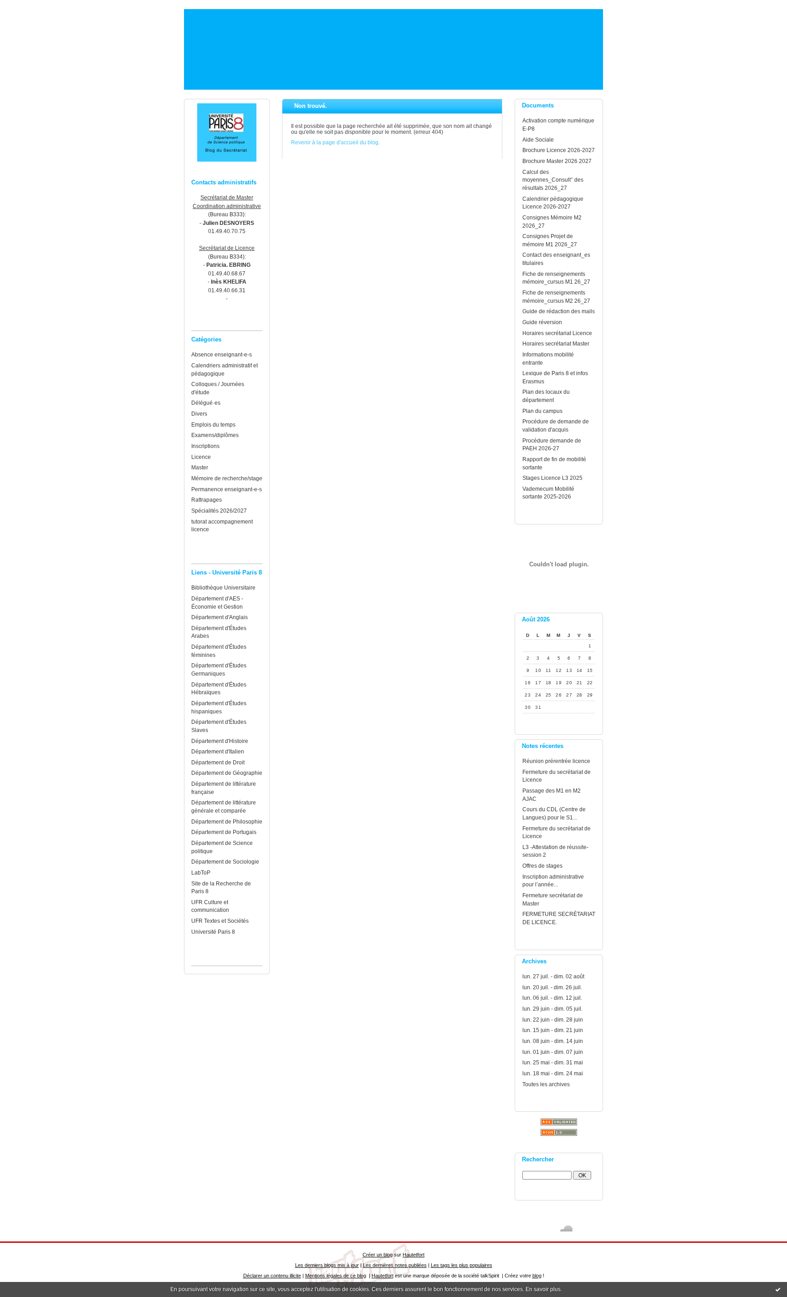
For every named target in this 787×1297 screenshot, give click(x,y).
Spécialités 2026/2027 (219, 511)
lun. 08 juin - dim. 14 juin (552, 1041)
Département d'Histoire (219, 741)
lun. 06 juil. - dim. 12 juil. (552, 998)
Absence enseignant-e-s (221, 354)
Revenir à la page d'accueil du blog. (335, 142)
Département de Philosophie (226, 821)
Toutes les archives (546, 1084)
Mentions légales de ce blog (335, 1275)
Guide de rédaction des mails (558, 311)
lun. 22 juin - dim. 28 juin (552, 1019)
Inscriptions (205, 446)
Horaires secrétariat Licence (557, 333)
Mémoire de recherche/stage (226, 478)
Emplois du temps (213, 424)
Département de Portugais (223, 832)
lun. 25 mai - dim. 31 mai (552, 1062)
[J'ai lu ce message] (778, 1289)
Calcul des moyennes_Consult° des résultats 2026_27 (552, 180)
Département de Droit (218, 762)
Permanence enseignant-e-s (226, 489)
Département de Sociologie (225, 862)
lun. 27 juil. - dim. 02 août (553, 976)
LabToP (200, 872)
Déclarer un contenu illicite (272, 1275)
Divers (199, 414)
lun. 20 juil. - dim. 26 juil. (552, 987)
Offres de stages (542, 866)
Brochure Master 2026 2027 (557, 161)
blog (537, 1275)
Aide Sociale (538, 139)
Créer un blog (378, 1254)
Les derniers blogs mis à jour (327, 1265)
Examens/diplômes (215, 435)
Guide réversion (542, 322)
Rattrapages (206, 500)
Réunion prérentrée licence (556, 761)
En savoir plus (543, 1289)
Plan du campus (542, 411)
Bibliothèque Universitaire (223, 587)
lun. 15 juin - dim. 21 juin (552, 1030)
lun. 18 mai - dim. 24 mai (552, 1073)
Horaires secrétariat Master (555, 343)
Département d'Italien (217, 751)
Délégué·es (205, 403)
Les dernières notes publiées (395, 1265)
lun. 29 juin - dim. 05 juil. (552, 1009)
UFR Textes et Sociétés (220, 921)
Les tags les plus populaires (461, 1265)
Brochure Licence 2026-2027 (558, 150)
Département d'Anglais (219, 617)
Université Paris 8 (213, 932)
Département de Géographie (226, 773)
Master (199, 467)
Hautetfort (413, 1254)
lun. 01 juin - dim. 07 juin (552, 1052)
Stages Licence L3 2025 (552, 478)
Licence (201, 457)
